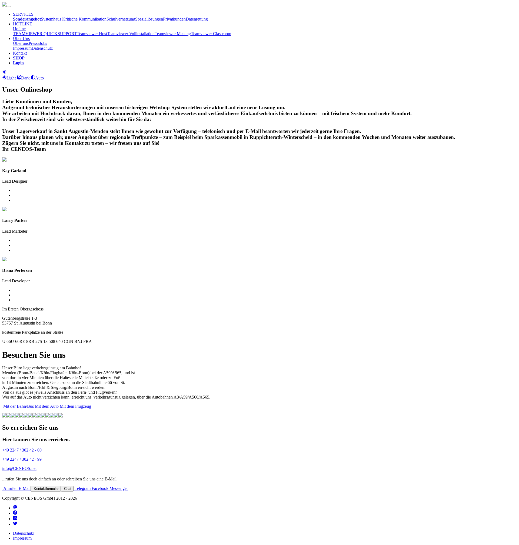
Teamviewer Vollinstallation (131, 33)
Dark (26, 78)
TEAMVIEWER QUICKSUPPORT (45, 33)
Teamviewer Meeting (173, 33)
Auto (39, 78)
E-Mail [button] (24, 488)
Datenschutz (42, 48)
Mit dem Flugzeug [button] (75, 406)
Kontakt (20, 53)
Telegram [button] (82, 488)
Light (11, 78)
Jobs (43, 43)
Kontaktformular (46, 489)
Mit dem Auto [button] (46, 406)
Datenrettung (197, 19)
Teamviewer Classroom (211, 33)
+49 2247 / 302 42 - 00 (22, 450)
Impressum (22, 48)
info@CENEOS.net (19, 468)
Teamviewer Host (92, 33)
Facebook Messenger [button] (109, 488)
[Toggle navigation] (8, 6)
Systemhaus (51, 19)
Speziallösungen (149, 19)
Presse (34, 43)
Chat (67, 489)
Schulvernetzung (121, 19)
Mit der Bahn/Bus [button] (18, 406)
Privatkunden (174, 19)
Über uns (21, 43)
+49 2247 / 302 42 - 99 (22, 459)
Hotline (19, 28)
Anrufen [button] (10, 488)
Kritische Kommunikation (84, 19)
